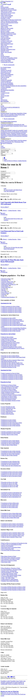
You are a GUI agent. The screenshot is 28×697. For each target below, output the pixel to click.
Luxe (2, 5)
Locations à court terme (6, 41)
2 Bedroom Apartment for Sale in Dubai (11, 309)
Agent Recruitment (22, 140)
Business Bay (4, 280)
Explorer (3, 111)
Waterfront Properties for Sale (8, 367)
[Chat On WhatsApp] (2, 2)
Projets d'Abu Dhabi (6, 60)
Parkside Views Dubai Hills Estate (10, 581)
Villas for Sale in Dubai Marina (9, 445)
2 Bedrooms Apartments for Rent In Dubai (12, 376)
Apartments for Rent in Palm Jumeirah (10, 452)
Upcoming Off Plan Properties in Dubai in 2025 (13, 588)
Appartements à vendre (6, 25)
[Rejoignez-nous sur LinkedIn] (13, 676)
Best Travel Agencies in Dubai (9, 560)
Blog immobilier (5, 101)
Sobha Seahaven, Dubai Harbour (9, 579)
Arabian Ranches (12, 210)
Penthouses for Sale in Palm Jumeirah (10, 425)
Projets (2, 55)
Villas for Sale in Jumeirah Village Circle (11, 537)
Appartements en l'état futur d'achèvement (11, 19)
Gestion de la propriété (6, 80)
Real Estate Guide (6, 562)
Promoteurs (3, 68)
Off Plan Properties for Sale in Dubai (10, 433)
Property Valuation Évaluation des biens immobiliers (13, 85)
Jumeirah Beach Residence (8, 297)
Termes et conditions (13, 684)
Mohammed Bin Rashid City (8, 284)
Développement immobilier (7, 90)
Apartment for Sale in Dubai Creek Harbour (12, 523)
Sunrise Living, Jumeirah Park (9, 571)
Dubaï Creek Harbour (6, 283)
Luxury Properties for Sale (8, 406)
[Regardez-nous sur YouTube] (11, 676)
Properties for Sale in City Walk (9, 483)
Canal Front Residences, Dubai (9, 576)
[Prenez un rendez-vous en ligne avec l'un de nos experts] (14, 695)
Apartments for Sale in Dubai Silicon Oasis (12, 323)
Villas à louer (4, 45)
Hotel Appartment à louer (7, 43)
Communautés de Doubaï (7, 62)
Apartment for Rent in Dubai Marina (10, 442)
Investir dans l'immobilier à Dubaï (9, 58)
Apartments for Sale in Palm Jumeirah (11, 330)
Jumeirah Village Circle (7, 281)
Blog (22, 142)
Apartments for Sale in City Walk (9, 486)
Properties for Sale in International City (11, 497)
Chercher (3, 155)
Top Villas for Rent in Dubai (8, 389)
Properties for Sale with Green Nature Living (12, 364)
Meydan (3, 290)
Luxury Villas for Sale (7, 409)
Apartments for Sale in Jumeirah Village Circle (12, 329)
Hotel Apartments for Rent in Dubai (10, 392)
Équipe (2, 97)
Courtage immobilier (6, 87)
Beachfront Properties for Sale (8, 361)
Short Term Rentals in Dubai (8, 399)
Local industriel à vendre (7, 35)
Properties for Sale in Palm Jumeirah (10, 454)
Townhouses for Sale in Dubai (9, 338)
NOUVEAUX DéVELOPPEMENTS (10, 107)
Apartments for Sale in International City (11, 495)
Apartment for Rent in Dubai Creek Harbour (12, 525)
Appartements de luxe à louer (8, 12)
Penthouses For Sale (6, 29)
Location (3, 147)
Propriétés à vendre (5, 18)
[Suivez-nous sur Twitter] (9, 676)
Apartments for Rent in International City (11, 492)
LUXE (2, 106)
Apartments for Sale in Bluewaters (10, 504)
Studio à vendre (4, 24)
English (4, 4)
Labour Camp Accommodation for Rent (11, 544)
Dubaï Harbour (5, 293)
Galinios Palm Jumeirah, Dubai (9, 573)
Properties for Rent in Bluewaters (9, 506)
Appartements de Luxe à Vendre (8, 10)
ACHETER (4, 108)
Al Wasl (3, 288)
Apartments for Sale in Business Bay (10, 461)
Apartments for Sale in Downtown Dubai (11, 319)
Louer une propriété (5, 38)
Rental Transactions (5, 73)
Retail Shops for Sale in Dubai (9, 344)
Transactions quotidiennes (7, 74)
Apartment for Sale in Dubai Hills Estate (11, 513)
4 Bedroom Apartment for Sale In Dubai (11, 312)
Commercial (4, 88)
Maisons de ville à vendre (7, 28)
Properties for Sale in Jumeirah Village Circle (12, 360)
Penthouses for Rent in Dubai (8, 385)
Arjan (2, 295)
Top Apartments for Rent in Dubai (10, 386)
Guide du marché (5, 77)
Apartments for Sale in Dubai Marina (10, 322)
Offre (2, 53)
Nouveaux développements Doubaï (9, 22)
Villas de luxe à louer (6, 14)
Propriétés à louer (5, 39)
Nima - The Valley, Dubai (7, 578)
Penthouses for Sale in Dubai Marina (10, 424)
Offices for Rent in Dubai (7, 393)
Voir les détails (4, 207)
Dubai (5, 159)
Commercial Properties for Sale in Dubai (11, 347)
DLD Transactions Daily (7, 548)
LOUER (3, 110)
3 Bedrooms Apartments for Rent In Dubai (12, 377)
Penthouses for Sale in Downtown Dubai (11, 422)
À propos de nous (5, 92)
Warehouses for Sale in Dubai (8, 345)
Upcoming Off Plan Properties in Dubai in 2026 (13, 589)
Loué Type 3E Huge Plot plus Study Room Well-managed (12, 260)
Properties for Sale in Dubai (8, 334)
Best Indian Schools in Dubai (8, 556)
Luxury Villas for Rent (7, 412)
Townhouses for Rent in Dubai (9, 390)
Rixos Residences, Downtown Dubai (10, 568)
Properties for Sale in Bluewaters (9, 507)
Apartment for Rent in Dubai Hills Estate (11, 514)
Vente (2, 146)
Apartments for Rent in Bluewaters (10, 503)
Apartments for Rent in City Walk (9, 485)
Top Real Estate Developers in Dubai (10, 550)
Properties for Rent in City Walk (9, 388)
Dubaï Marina (5, 286)
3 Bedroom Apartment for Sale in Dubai (11, 310)
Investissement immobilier (7, 84)
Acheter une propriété (6, 17)
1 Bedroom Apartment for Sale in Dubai (11, 307)
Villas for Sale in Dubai (7, 337)
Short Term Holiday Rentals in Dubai (10, 400)
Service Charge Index (6, 76)
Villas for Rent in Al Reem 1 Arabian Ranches (15, 160)
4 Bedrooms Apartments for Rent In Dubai (12, 379)
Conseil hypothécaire (6, 81)
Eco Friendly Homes (6, 67)
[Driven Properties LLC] (7, 1)
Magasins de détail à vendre (7, 32)
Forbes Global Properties (7, 15)
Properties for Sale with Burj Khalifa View (12, 363)
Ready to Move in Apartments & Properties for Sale (14, 543)
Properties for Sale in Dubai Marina (10, 355)
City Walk (4, 291)
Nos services (4, 78)
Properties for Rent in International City (11, 494)
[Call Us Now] (1, 2)
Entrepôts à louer (5, 50)
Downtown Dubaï (6, 278)
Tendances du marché (6, 70)
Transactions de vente (6, 71)
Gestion (2, 94)
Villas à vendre (4, 27)
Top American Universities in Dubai (10, 559)
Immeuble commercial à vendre (8, 34)
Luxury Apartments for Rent (8, 411)
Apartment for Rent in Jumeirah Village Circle (12, 534)
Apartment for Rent (6, 370)
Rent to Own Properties (7, 546)
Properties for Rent (6, 382)
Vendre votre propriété (6, 52)
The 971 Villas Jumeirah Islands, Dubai (11, 575)
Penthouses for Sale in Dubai (8, 341)
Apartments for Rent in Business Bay (10, 463)
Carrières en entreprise (6, 142)
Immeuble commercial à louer (8, 49)
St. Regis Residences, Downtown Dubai (11, 569)
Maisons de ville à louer (6, 46)
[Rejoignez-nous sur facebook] (8, 676)
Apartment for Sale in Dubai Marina (10, 440)
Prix (2, 98)
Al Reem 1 (4, 210)
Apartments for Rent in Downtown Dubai (11, 472)
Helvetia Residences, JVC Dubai (9, 572)
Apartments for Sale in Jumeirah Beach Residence (14, 328)
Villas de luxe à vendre (6, 11)
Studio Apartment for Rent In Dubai (10, 373)
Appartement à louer (6, 42)
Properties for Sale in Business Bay (10, 464)
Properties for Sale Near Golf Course (10, 365)
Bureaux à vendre (5, 31)
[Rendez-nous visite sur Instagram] (14, 676)
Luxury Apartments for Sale (8, 408)
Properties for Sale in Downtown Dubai (11, 476)
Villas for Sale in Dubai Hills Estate (10, 517)
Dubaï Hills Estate (6, 287)
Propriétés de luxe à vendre (7, 8)
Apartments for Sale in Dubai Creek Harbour (12, 321)
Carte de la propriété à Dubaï (8, 59)
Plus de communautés (9, 64)
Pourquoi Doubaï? (5, 56)
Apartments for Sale (6, 303)
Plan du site (21, 684)
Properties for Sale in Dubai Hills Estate (11, 516)
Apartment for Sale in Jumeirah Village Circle (12, 532)
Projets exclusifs (5, 7)
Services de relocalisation (7, 83)
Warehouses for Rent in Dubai (9, 396)
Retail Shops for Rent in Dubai (9, 397)
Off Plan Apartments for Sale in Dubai (11, 431)
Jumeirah (3, 294)
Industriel (3, 91)
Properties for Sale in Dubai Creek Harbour (12, 526)
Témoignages (4, 100)
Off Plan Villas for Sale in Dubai (9, 434)
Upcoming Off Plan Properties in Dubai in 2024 (13, 587)
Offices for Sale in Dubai (7, 340)
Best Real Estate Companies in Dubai (10, 557)
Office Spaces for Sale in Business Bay (11, 465)
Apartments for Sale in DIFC (8, 318)
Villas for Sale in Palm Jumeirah (9, 455)
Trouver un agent (5, 95)
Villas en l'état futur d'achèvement (9, 21)
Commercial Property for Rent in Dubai (11, 395)
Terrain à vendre (5, 36)
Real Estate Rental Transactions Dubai (11, 547)
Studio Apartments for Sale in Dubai (10, 306)
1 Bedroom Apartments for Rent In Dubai (11, 374)
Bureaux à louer (4, 48)
